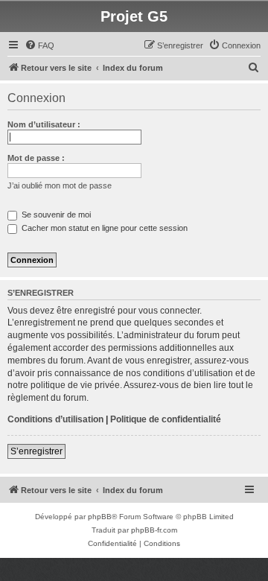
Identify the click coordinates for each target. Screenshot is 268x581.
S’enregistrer (36, 451)
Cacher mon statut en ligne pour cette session (103, 227)
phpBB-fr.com (154, 530)
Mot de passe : (36, 157)
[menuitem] (39, 45)
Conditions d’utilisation (55, 419)
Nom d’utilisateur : (43, 124)
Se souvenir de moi (55, 214)
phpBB (100, 516)
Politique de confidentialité (165, 419)
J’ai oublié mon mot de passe (59, 185)
